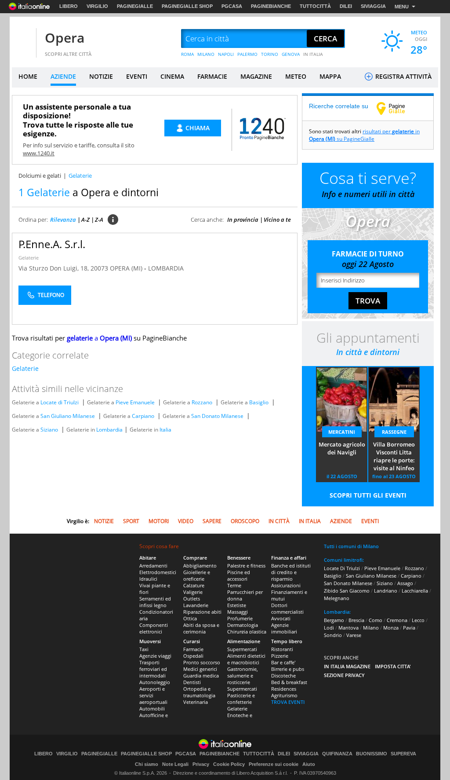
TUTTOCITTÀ (315, 6)
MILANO (205, 54)
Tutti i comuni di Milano (351, 546)
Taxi (144, 649)
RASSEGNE (394, 431)
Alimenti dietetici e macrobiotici (246, 659)
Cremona (397, 620)
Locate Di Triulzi (342, 568)
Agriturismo (284, 695)
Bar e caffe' (283, 662)
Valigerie (193, 592)
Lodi (329, 627)
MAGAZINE (256, 76)
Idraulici (148, 578)
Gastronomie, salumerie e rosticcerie (242, 675)
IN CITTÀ (279, 521)
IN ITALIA (313, 54)
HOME (27, 76)
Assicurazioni (286, 585)
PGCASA (231, 6)
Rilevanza (63, 219)
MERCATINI (341, 431)
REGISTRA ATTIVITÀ (403, 76)
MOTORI (159, 521)
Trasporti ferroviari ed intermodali (153, 669)
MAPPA (330, 76)
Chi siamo (146, 764)
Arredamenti (153, 565)
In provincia (242, 219)
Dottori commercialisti (287, 608)
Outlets (191, 598)
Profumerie (240, 618)
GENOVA (291, 54)
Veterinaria (195, 702)
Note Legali (175, 764)
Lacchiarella (415, 590)
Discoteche (283, 675)
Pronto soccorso (201, 662)
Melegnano (336, 598)
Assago (405, 583)
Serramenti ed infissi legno (155, 601)
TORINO (269, 54)
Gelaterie (28, 257)
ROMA (187, 54)
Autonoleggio (154, 682)
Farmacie (193, 649)
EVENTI (136, 76)
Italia (165, 429)
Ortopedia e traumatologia (199, 692)
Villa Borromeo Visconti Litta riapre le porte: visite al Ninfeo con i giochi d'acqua (394, 456)
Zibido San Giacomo (347, 590)
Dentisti (192, 682)
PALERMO (247, 54)
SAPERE (212, 521)
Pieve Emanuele (135, 402)
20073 (99, 268)
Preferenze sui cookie (273, 764)
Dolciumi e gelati (39, 175)
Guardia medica (201, 675)
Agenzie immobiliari (284, 628)
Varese (353, 635)
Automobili (152, 708)
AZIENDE (63, 76)
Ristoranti (282, 649)
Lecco (418, 620)
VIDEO (185, 521)
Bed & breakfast (289, 682)
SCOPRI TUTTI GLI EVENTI (368, 495)
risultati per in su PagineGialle (364, 135)
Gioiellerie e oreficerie (196, 575)
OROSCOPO (245, 521)
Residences (283, 688)
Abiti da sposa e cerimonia (201, 628)
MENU (402, 6)
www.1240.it (38, 153)
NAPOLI (226, 54)
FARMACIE (212, 76)
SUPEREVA (403, 753)
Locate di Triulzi (59, 402)
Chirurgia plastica (246, 631)
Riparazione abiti (202, 611)
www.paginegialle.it (397, 108)
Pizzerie (279, 655)
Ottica (190, 618)
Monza (391, 627)
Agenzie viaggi (155, 655)
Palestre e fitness (246, 565)
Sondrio (333, 635)
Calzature (193, 585)
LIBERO (68, 6)
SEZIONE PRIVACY (344, 675)
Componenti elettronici (153, 628)
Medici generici (200, 669)
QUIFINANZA (337, 753)
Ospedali (193, 655)
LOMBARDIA (166, 268)
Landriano (385, 590)
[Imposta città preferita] (23, 39)
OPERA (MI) (127, 268)
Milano (371, 627)
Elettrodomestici (157, 572)
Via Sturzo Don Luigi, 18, (54, 268)
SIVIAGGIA (373, 6)
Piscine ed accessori (238, 575)
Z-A (99, 219)
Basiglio (259, 402)
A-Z (85, 219)
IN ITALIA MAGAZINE (347, 666)
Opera (64, 38)
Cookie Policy (229, 764)
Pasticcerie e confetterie (241, 698)
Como (375, 620)
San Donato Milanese (217, 416)
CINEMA (172, 76)
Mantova (348, 627)
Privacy (200, 764)
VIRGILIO (97, 6)
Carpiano (143, 416)
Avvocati (280, 618)
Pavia (409, 627)
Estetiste (236, 605)
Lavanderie (195, 605)
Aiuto (308, 764)
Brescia (356, 620)
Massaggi (237, 611)
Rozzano (202, 402)
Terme (234, 585)
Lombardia (109, 429)
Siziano (49, 429)
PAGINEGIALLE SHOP (187, 6)
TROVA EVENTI (288, 702)
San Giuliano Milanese (67, 416)
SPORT (131, 521)
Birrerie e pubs (287, 669)
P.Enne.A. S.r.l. (51, 244)
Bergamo (334, 620)
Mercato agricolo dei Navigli (342, 448)
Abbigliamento (200, 565)
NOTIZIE (101, 76)
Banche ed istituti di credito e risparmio (291, 572)
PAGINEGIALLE (135, 6)
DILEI (346, 6)
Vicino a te (277, 219)
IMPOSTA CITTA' (393, 666)
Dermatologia (242, 625)
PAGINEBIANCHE (271, 6)
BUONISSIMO (371, 753)
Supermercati (242, 649)
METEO (295, 76)
